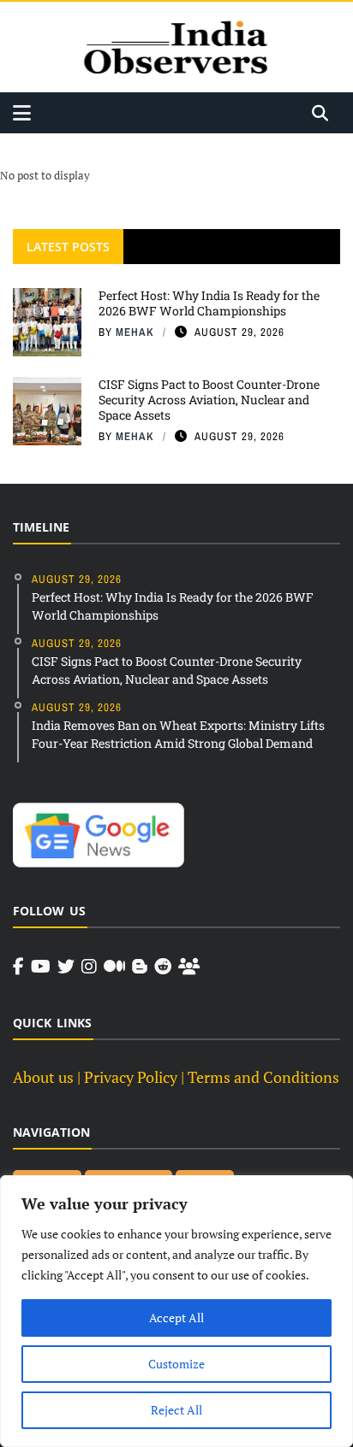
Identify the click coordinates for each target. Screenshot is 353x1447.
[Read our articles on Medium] (114, 966)
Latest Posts (68, 246)
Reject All (176, 1410)
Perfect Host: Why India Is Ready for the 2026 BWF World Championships (209, 303)
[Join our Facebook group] (189, 966)
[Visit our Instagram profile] (89, 966)
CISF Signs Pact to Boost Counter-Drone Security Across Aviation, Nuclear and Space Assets (209, 399)
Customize (176, 1364)
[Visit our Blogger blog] (139, 966)
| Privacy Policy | (131, 1077)
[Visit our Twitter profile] (66, 966)
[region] (176, 1311)
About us (43, 1077)
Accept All (176, 1317)
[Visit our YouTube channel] (41, 966)
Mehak (135, 332)
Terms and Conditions (263, 1077)
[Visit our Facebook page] (18, 966)
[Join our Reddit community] (162, 966)
